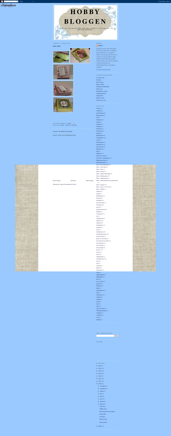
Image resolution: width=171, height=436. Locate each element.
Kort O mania (100, 82)
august (102, 391)
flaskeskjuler (99, 196)
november (103, 386)
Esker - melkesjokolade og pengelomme (107, 180)
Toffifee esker (103, 409)
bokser (98, 122)
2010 (100, 384)
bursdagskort (99, 138)
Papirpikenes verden (101, 91)
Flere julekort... (104, 422)
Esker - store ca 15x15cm (68, 125)
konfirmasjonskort (101, 234)
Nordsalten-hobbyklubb (102, 86)
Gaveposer (99, 205)
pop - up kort (99, 281)
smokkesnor (99, 295)
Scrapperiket (99, 95)
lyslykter (98, 265)
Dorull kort (99, 149)
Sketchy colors (100, 98)
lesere (97, 254)
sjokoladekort (100, 290)
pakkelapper (99, 277)
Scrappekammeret (101, 93)
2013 (100, 376)
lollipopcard (99, 256)
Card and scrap (100, 77)
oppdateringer (100, 274)
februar (102, 401)
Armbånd (98, 111)
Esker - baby (99, 169)
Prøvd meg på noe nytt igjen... (108, 411)
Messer (98, 268)
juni (101, 396)
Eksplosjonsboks (100, 162)
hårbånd (98, 212)
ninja (97, 272)
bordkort (98, 124)
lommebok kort (100, 259)
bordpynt (98, 126)
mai (101, 399)
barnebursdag (100, 113)
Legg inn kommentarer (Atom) (68, 184)
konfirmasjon (99, 232)
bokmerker (99, 120)
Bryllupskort (99, 135)
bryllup (98, 133)
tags (97, 304)
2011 (100, 381)
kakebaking (99, 225)
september (103, 388)
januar (102, 404)
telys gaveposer (100, 308)
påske (97, 288)
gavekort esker (100, 203)
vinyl (97, 317)
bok (97, 117)
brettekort (99, 129)
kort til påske (99, 247)
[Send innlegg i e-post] (72, 123)
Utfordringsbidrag (101, 310)
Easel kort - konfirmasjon (103, 158)
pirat (97, 279)
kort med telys (100, 243)
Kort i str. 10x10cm (101, 238)
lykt (97, 263)
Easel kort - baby (100, 156)
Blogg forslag (100, 115)
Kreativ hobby (100, 84)
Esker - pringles (100, 185)
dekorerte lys (99, 144)
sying (97, 301)
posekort (98, 283)
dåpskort (98, 153)
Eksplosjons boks (101, 160)
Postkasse (99, 286)
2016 (100, 368)
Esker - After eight (101, 167)
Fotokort (98, 198)
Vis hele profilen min (103, 69)
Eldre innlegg (89, 180)
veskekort (99, 315)
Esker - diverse (100, 171)
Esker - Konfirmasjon (102, 176)
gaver (97, 207)
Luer (97, 261)
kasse (97, 230)
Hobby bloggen (85, 16)
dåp (97, 151)
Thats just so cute (101, 100)
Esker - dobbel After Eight (103, 174)
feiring (98, 194)
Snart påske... (103, 414)
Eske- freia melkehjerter (102, 165)
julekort (98, 221)
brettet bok (99, 131)
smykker (98, 297)
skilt (97, 292)
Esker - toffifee (100, 189)
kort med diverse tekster (102, 241)
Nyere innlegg (56, 180)
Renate (100, 45)
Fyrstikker (99, 200)
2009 (100, 426)
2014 (100, 373)
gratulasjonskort (100, 209)
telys (97, 306)
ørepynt (98, 319)
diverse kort (99, 147)
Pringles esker (103, 419)
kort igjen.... (103, 416)
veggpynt (99, 313)
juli (101, 394)
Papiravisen (99, 89)
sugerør (98, 299)
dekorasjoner (99, 142)
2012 (100, 378)
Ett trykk (98, 80)
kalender (98, 227)
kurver (98, 252)
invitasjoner (99, 214)
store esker (57, 46)
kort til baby (99, 245)
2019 (100, 366)
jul (97, 216)
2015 (100, 371)
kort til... (98, 250)
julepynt (98, 223)
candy (98, 140)
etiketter (98, 191)
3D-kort (98, 108)
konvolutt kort (100, 236)
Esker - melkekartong (102, 178)
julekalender (99, 218)
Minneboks (99, 270)
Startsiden (73, 180)
